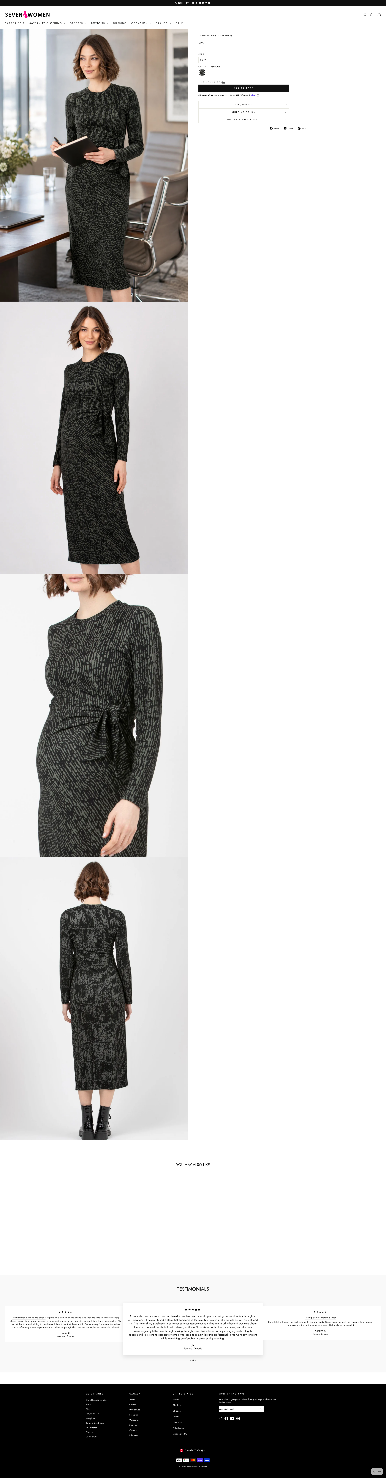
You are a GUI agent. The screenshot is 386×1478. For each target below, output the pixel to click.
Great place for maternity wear (320, 1317)
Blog (88, 1409)
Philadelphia (179, 1428)
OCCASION (140, 23)
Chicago (177, 1410)
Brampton (133, 1414)
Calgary (133, 1430)
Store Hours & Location (96, 1399)
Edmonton (133, 1435)
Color (209, 66)
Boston (176, 1399)
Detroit (176, 1416)
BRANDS (162, 23)
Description (244, 104)
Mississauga (134, 1409)
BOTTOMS (98, 23)
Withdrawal (91, 1436)
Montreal (133, 1425)
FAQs (88, 1404)
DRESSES (77, 23)
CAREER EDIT (14, 23)
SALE (179, 23)
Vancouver (134, 1419)
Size (201, 54)
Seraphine (90, 1418)
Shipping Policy (244, 112)
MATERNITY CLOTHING (46, 23)
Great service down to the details (28, 1317)
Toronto (132, 1399)
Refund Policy (92, 1413)
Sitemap (89, 1432)
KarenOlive (202, 72)
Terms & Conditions (95, 1422)
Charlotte (177, 1405)
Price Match (91, 1427)
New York (177, 1422)
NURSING (120, 23)
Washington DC (180, 1433)
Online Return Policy (243, 119)
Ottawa (132, 1404)
